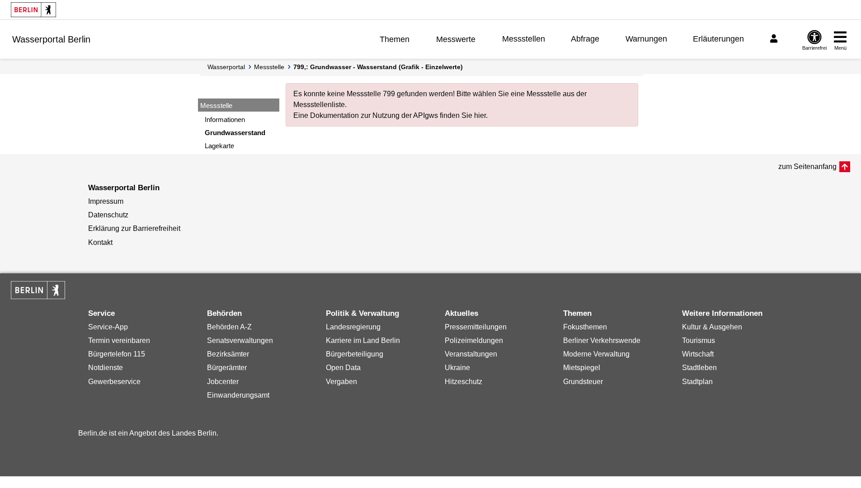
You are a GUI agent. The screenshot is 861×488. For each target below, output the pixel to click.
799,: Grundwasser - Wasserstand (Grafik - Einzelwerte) (378, 66)
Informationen (225, 119)
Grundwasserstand (235, 132)
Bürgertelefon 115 (116, 354)
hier (480, 115)
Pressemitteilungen (476, 327)
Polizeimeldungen (474, 340)
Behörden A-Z (229, 327)
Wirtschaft (698, 354)
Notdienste (105, 367)
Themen (394, 39)
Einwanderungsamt (238, 395)
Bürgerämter (227, 367)
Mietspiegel (581, 367)
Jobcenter (223, 381)
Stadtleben (699, 367)
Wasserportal (226, 66)
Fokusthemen (585, 327)
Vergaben (341, 381)
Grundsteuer (583, 381)
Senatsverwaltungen (240, 340)
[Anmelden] (775, 38)
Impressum (105, 201)
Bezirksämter (228, 354)
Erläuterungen (718, 38)
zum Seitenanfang (807, 166)
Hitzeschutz (463, 381)
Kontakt (100, 242)
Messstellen (523, 38)
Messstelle (269, 66)
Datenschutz (108, 215)
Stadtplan (697, 381)
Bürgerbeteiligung (354, 354)
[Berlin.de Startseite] (33, 9)
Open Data (343, 367)
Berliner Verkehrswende (601, 340)
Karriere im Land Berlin (363, 340)
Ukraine (457, 367)
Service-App (108, 327)
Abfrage (585, 38)
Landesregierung (353, 327)
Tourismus (698, 340)
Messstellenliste (319, 104)
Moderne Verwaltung (596, 354)
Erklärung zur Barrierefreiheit (134, 228)
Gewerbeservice (114, 381)
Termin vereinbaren (119, 340)
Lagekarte (219, 146)
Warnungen (646, 38)
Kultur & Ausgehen (712, 327)
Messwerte (455, 39)
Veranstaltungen (471, 354)
